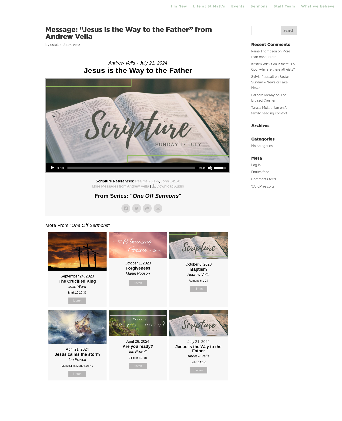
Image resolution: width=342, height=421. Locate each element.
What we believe (318, 6)
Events (238, 6)
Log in (256, 165)
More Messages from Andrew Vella (120, 186)
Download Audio (170, 186)
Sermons (259, 6)
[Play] (52, 167)
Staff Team (284, 6)
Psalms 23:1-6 (147, 181)
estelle (55, 45)
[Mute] (210, 167)
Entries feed (260, 172)
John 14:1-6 (170, 181)
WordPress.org (262, 186)
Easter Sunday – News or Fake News (270, 82)
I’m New (179, 6)
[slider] (131, 168)
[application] (137, 167)
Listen (77, 300)
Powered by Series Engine (213, 392)
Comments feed (263, 179)
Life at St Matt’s (209, 6)
